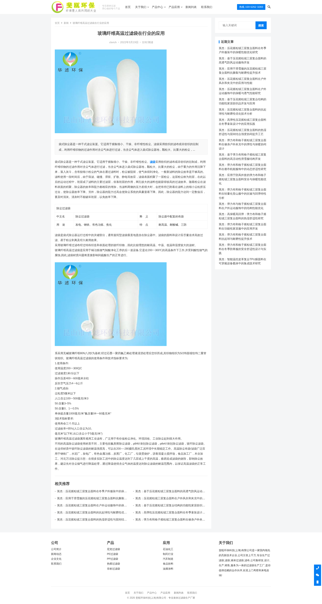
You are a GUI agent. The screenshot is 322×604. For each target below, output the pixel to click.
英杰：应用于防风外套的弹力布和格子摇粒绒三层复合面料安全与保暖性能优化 (242, 179)
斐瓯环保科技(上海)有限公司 (151, 597)
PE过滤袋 (112, 554)
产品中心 (157, 7)
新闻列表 (191, 7)
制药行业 (168, 554)
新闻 (66, 23)
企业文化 (56, 558)
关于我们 (140, 7)
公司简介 (56, 549)
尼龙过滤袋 (113, 549)
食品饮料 (168, 563)
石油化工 (168, 549)
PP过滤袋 (112, 558)
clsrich (113, 42)
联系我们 (206, 7)
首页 (128, 7)
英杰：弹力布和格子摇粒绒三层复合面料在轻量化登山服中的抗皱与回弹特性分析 (242, 193)
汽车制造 (168, 558)
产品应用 (174, 7)
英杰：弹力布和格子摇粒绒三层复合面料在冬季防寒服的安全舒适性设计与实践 (242, 249)
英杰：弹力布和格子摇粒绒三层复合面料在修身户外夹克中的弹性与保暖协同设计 (242, 144)
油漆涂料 (168, 568)
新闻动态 (56, 554)
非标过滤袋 (113, 568)
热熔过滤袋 (113, 563)
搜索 (261, 25)
